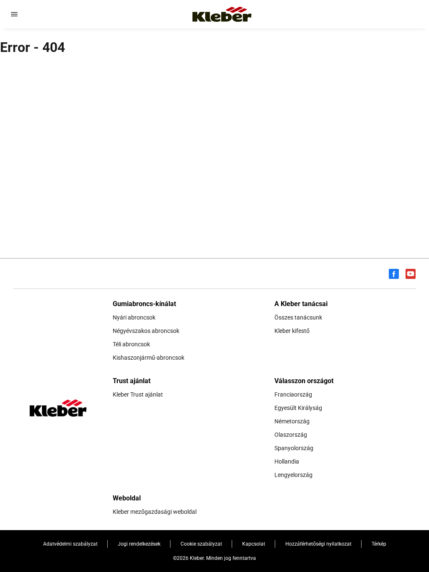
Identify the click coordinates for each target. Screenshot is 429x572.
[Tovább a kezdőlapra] (222, 14)
